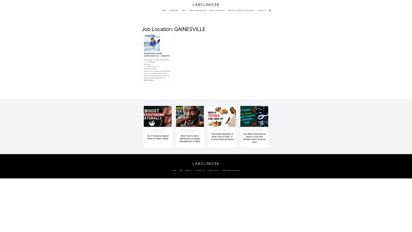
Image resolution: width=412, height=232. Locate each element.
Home (164, 10)
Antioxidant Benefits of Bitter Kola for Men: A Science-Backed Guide (222, 137)
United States (157, 132)
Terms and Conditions (231, 170)
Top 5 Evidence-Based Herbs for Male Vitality (158, 137)
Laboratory (174, 10)
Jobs (183, 10)
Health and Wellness (198, 10)
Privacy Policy (213, 170)
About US (189, 170)
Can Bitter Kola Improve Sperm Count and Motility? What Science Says (254, 138)
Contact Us (262, 10)
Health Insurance (216, 10)
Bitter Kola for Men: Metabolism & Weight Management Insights (189, 139)
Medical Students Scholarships (241, 10)
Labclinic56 (206, 5)
